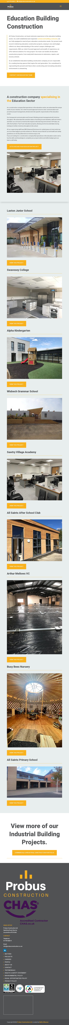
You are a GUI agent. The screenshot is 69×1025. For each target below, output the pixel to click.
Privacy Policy (11, 981)
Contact (8, 967)
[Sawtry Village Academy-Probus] (34, 500)
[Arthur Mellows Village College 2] (34, 654)
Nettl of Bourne (43, 1022)
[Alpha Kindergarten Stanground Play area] (34, 378)
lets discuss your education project (24, 146)
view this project (16, 263)
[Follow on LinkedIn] (4, 950)
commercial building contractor (47, 39)
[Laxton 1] (34, 257)
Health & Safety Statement (15, 973)
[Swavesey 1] (34, 317)
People (7, 962)
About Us (8, 965)
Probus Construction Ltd (24, 1022)
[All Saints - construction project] (34, 797)
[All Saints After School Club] (34, 560)
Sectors (8, 954)
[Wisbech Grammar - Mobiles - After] (34, 439)
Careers (8, 959)
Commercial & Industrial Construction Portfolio (34, 852)
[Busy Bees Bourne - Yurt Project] (34, 747)
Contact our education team (21, 75)
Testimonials (10, 970)
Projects (8, 956)
